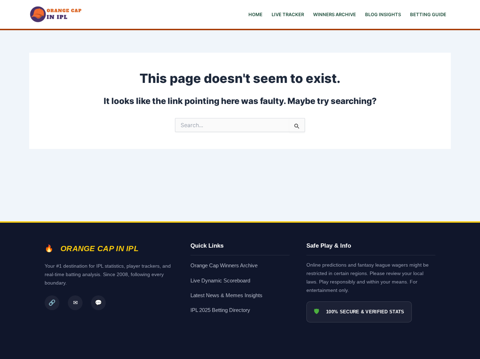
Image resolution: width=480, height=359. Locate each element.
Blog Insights (383, 14)
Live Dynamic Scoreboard (220, 280)
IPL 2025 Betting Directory (220, 310)
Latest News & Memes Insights (226, 295)
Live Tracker (288, 14)
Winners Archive (334, 14)
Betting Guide (428, 14)
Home (255, 14)
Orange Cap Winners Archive (224, 265)
